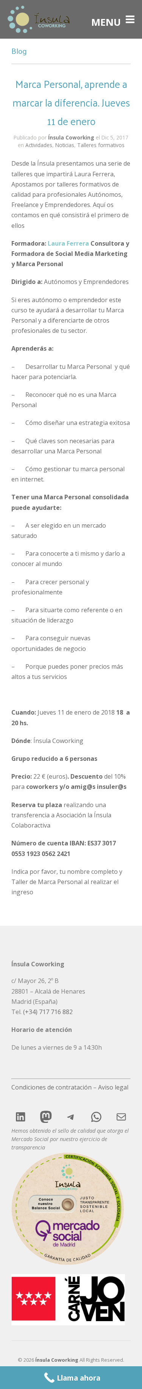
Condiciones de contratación (51, 1087)
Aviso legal (113, 1087)
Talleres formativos (101, 145)
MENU (106, 19)
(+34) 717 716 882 (48, 1012)
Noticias (64, 145)
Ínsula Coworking (71, 137)
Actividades (38, 145)
